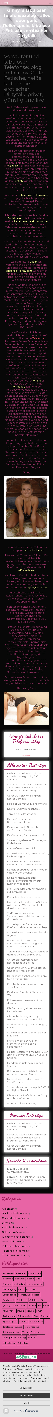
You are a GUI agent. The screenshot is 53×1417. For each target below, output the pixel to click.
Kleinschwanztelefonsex (16, 1236)
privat (39, 1311)
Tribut (25, 1332)
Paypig (20, 1311)
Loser (46, 1305)
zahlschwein (9, 1343)
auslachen (21, 1273)
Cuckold (13, 165)
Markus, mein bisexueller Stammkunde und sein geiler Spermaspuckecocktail (24, 943)
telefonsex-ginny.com (19, 270)
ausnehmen (34, 1273)
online (37, 380)
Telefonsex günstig (12, 1327)
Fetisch (36, 1294)
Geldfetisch (8, 1300)
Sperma (45, 1316)
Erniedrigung (9, 1294)
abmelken (8, 1273)
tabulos (23, 1321)
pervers (30, 1311)
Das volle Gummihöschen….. (23, 808)
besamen (8, 1278)
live (39, 1305)
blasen (30, 1278)
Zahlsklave (23, 1343)
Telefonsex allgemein (15, 1250)
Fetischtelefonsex (12, 1227)
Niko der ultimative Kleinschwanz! (27, 803)
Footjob (18, 181)
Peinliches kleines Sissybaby (23, 897)
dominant (31, 1289)
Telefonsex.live (26, 755)
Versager (7, 1337)
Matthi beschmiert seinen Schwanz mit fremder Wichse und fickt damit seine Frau (28, 905)
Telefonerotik (36, 1321)
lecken (32, 1305)
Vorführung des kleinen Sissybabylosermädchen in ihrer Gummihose (26, 916)
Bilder (33, 261)
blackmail (20, 1278)
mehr (26, 1403)
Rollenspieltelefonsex (15, 1246)
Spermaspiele (10, 1321)
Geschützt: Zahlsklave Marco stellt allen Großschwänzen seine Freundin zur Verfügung (27, 787)
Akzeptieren (26, 1395)
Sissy (36, 1316)
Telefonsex (39, 338)
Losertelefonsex (11, 1241)
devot (21, 1289)
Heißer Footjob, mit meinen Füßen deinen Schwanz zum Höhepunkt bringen (27, 1054)
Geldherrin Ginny (12, 1232)
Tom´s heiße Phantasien (22, 814)
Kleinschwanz (20, 1305)
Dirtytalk (7, 1222)
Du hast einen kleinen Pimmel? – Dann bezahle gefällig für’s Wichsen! (26, 776)
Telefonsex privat (11, 1332)
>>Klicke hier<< (34, 550)
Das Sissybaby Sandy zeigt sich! (25, 835)
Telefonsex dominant (14, 1255)
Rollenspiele (9, 1316)
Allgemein (8, 1208)
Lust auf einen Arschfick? (22, 848)
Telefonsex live (31, 1327)
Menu (4, 3)
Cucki (39, 1278)
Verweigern (26, 1388)
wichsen (32, 1337)
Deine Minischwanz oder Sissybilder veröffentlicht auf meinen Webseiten (24, 880)
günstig (6, 1305)
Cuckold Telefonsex (13, 1218)
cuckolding (19, 1284)
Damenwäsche (35, 1284)
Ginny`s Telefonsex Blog (21, 1103)
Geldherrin (21, 1300)
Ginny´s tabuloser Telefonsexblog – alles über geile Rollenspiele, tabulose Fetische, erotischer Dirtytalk (26, 23)
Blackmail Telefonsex (14, 1213)
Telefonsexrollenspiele (34, 195)
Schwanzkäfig (25, 1316)
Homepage (18, 386)
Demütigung (9, 1289)
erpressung (24, 1294)
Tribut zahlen (37, 1332)
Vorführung (20, 1337)
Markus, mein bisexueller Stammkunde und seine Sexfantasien (22, 1043)
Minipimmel (9, 1311)
